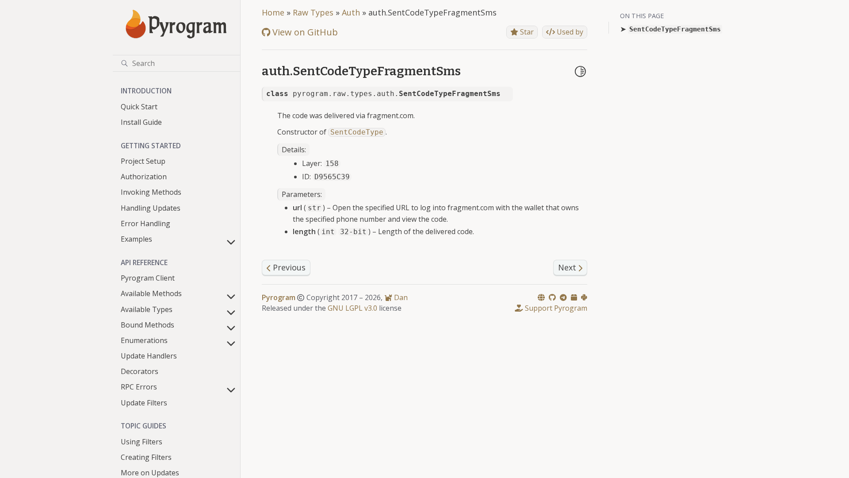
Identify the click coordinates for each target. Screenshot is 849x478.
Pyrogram (278, 297)
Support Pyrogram (555, 308)
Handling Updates (150, 208)
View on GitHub (304, 32)
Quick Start (139, 107)
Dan (400, 297)
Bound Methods (147, 325)
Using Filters (141, 442)
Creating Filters (146, 457)
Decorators (139, 371)
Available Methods (151, 293)
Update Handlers (149, 356)
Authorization (144, 176)
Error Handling (145, 223)
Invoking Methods (151, 192)
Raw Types (313, 12)
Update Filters (144, 403)
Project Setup (143, 161)
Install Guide (141, 122)
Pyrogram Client (148, 278)
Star (526, 32)
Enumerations (144, 340)
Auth (351, 12)
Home (273, 12)
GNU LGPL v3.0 (352, 308)
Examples (136, 239)
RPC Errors (139, 387)
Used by (569, 32)
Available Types (146, 309)
